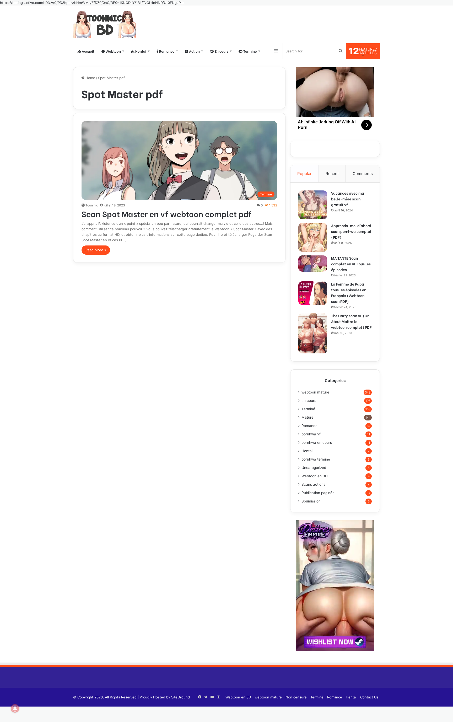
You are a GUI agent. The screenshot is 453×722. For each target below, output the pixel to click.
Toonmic (91, 205)
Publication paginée (318, 493)
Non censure (296, 697)
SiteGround (180, 697)
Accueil (87, 50)
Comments (363, 173)
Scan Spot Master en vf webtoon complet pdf (166, 213)
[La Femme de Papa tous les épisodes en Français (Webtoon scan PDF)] (312, 293)
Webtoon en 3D (314, 476)
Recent (332, 173)
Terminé (249, 50)
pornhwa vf (311, 434)
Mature (307, 417)
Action (194, 50)
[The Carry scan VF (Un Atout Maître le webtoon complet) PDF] (312, 333)
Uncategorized (313, 468)
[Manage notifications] (15, 708)
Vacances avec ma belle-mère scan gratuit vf (347, 198)
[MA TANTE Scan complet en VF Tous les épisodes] (312, 263)
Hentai (140, 50)
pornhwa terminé (315, 459)
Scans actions (313, 484)
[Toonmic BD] (104, 24)
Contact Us (369, 697)
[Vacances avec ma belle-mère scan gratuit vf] (312, 204)
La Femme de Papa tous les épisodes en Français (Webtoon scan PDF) (348, 292)
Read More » (95, 250)
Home (89, 78)
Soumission (311, 501)
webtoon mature (315, 392)
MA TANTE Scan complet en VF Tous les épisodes (351, 263)
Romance (166, 50)
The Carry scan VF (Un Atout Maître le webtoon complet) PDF (351, 321)
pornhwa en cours (316, 442)
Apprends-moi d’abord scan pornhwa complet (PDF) (351, 231)
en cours (308, 400)
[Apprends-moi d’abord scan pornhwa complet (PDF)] (312, 237)
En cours (221, 50)
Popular (304, 173)
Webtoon (113, 50)
